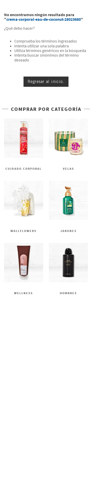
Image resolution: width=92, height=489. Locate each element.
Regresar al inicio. (46, 81)
